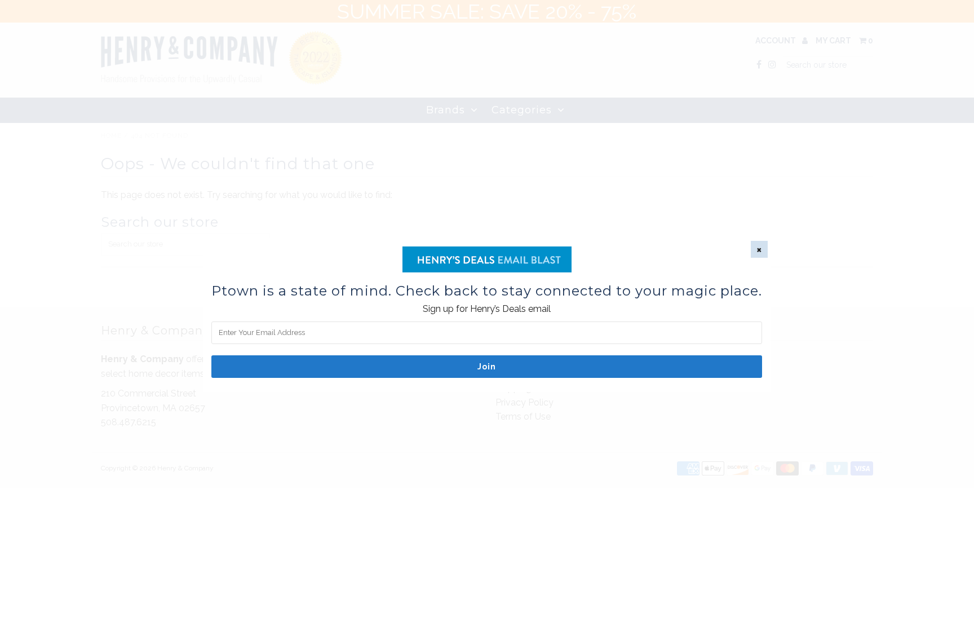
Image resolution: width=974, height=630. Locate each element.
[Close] (759, 249)
